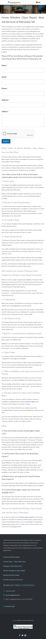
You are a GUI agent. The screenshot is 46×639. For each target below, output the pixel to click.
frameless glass (30, 402)
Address (6, 100)
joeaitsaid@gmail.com (11, 595)
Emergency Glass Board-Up (12, 566)
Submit (6, 141)
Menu (38, 2)
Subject (5, 111)
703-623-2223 (10, 606)
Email (4, 77)
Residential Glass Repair (11, 575)
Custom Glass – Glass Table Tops (14, 561)
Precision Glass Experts (26, 517)
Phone (5, 88)
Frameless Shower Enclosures (13, 579)
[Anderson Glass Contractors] (14, 2)
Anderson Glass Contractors (25, 620)
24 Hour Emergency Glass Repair (14, 570)
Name (4, 65)
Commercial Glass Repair (11, 557)
